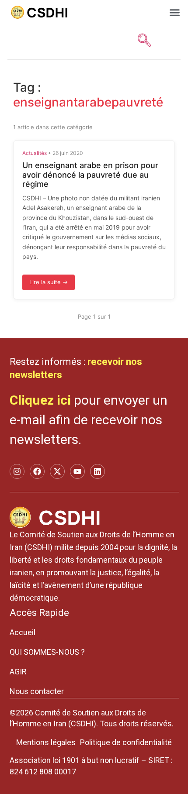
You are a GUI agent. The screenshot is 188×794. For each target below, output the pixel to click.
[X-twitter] (57, 471)
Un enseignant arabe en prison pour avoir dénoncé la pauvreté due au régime (90, 175)
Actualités (34, 153)
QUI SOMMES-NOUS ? (47, 652)
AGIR (18, 671)
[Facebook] (37, 471)
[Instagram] (17, 471)
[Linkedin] (97, 471)
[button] (175, 12)
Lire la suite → (48, 281)
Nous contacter (37, 691)
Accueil (22, 632)
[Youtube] (77, 471)
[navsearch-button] (144, 41)
